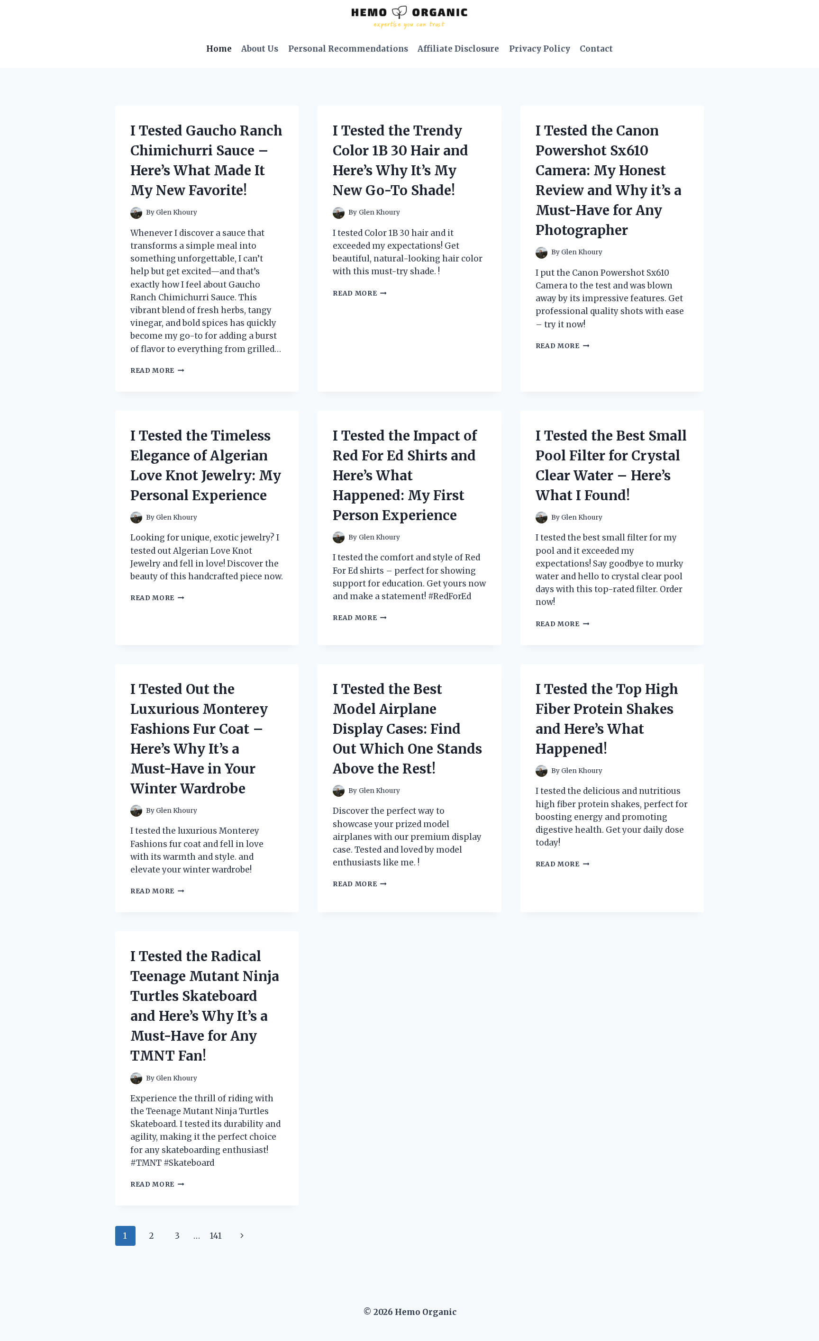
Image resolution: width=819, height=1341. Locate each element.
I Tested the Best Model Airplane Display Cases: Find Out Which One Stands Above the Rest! (407, 729)
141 (216, 1236)
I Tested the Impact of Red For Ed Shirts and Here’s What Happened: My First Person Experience (405, 475)
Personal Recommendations (348, 49)
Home (219, 49)
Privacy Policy (539, 49)
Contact (596, 49)
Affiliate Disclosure (458, 49)
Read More (157, 371)
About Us (259, 49)
